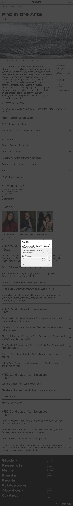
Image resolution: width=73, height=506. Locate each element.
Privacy (27, 242)
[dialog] (36, 253)
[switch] (49, 251)
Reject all (24, 264)
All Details (43, 252)
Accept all (48, 264)
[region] (36, 255)
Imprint (24, 242)
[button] (47, 250)
